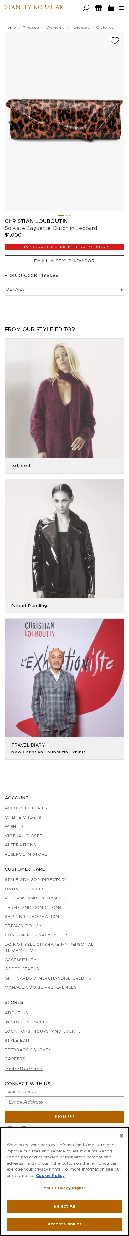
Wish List (16, 827)
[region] (64, 1181)
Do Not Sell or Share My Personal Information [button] (49, 948)
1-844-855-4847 (24, 1068)
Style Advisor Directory (36, 880)
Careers (15, 1059)
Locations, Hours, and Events (43, 1032)
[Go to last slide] (10, 121)
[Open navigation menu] (121, 8)
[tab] (61, 215)
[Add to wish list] (115, 41)
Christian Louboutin (36, 221)
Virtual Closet (24, 836)
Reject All (64, 1206)
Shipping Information (32, 917)
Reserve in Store (26, 855)
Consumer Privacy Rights (37, 935)
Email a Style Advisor (64, 261)
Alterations (20, 845)
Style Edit (17, 1041)
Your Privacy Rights (64, 1188)
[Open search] (86, 8)
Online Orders (23, 818)
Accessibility (21, 960)
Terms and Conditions (33, 908)
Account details (26, 808)
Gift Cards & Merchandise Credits (48, 978)
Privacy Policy (23, 926)
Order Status (22, 969)
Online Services (24, 889)
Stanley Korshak (34, 8)
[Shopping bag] (111, 8)
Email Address (20, 1092)
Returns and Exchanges (35, 898)
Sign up (65, 1117)
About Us (16, 1013)
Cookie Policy (50, 1176)
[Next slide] (118, 121)
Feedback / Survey (28, 1050)
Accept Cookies (65, 1224)
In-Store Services (27, 1022)
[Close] (121, 1136)
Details (15, 289)
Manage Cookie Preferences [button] (41, 987)
